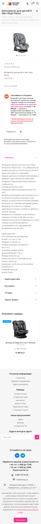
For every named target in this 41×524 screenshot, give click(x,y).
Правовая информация (20, 381)
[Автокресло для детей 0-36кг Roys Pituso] (20, 42)
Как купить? (20, 400)
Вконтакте (17, 455)
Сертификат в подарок (21, 95)
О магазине (20, 378)
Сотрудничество (20, 426)
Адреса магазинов (20, 384)
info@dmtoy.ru (22, 479)
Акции (20, 419)
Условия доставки (20, 397)
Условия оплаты (20, 394)
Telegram (22, 455)
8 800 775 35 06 (21, 475)
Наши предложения (20, 415)
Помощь (20, 389)
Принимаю (20, 520)
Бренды (20, 422)
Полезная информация (20, 374)
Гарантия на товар (20, 406)
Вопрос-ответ (20, 403)
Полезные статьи (20, 410)
